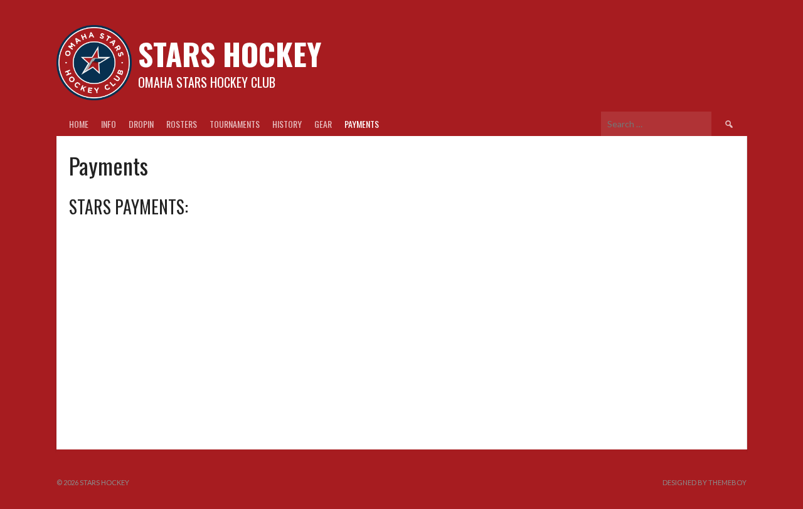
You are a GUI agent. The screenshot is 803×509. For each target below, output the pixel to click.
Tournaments (235, 123)
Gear (323, 123)
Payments (361, 123)
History (287, 123)
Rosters (181, 123)
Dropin (141, 123)
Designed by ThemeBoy (704, 482)
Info (108, 123)
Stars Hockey (229, 53)
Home (78, 123)
